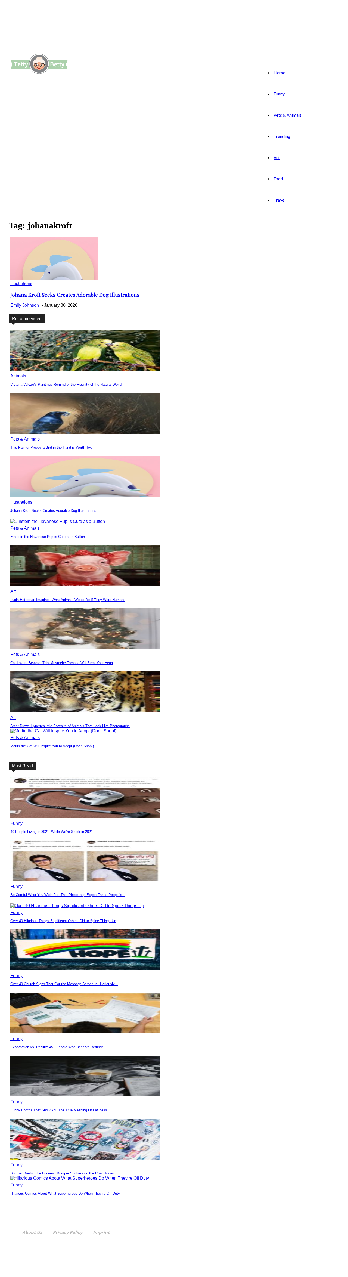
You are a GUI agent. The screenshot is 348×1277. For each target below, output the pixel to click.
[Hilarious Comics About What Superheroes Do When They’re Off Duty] (80, 1178)
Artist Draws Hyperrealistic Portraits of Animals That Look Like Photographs (70, 726)
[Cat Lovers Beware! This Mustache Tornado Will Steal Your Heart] (85, 647)
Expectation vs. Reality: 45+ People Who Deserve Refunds (57, 1047)
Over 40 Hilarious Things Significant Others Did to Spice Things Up (63, 921)
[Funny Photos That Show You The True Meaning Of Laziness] (85, 1095)
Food (278, 178)
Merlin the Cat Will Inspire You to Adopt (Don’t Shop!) (52, 746)
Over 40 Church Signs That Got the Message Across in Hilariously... (64, 984)
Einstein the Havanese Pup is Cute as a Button (47, 537)
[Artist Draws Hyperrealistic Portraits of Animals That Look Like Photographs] (85, 710)
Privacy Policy (67, 1232)
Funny (279, 93)
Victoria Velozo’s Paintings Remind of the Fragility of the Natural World (66, 384)
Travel (279, 199)
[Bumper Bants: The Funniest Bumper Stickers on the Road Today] (85, 1158)
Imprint (101, 1232)
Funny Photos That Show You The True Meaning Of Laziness (58, 1110)
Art (277, 157)
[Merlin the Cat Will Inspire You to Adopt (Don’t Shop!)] (63, 730)
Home (279, 72)
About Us (32, 1232)
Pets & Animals (288, 114)
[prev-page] (14, 1206)
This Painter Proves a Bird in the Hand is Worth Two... (53, 447)
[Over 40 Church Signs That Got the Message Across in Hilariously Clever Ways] (85, 968)
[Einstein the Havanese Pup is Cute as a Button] (58, 521)
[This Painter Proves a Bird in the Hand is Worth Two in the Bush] (85, 432)
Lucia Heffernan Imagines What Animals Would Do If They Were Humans (67, 600)
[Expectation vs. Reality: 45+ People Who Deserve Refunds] (85, 1031)
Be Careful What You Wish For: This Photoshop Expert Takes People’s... (67, 895)
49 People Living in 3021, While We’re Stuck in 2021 (51, 832)
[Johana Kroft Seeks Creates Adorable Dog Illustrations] (54, 278)
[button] (82, 51)
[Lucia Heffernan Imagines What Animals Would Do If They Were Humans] (85, 584)
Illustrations (21, 283)
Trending (282, 136)
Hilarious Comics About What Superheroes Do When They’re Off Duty (65, 1193)
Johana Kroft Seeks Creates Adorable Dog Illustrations (74, 294)
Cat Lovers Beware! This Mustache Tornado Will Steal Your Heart (61, 663)
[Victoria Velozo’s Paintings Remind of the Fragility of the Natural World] (85, 369)
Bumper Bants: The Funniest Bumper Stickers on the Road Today (62, 1173)
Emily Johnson (24, 305)
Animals (18, 376)
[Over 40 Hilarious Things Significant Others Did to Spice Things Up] (77, 905)
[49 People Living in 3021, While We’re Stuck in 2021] (85, 816)
